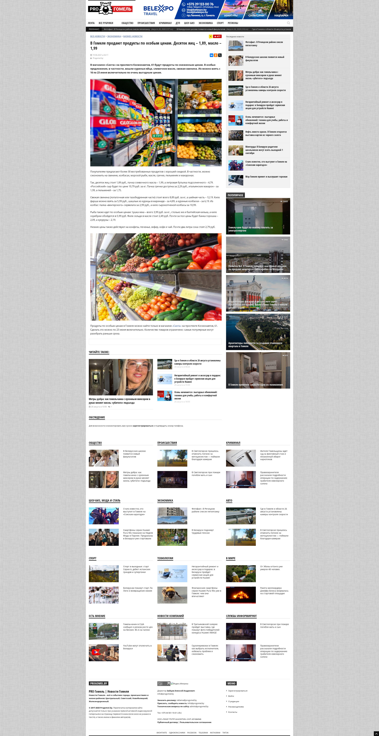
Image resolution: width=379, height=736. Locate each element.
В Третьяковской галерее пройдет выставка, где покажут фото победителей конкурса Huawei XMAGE (205, 628)
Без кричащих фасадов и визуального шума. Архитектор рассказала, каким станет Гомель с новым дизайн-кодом (257, 304)
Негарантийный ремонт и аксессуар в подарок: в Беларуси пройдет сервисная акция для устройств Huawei (197, 378)
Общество (127, 23)
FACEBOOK (191, 732)
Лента (91, 23)
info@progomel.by (165, 693)
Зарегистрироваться (237, 690)
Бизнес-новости (132, 36)
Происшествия (146, 23)
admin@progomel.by (199, 706)
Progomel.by (98, 58)
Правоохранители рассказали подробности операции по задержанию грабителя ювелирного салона (273, 478)
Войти (231, 696)
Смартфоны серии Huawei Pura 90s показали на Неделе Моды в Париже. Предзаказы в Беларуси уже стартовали (138, 534)
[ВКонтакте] (211, 55)
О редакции (233, 701)
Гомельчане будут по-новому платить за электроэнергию (250, 229)
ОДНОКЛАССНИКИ (177, 732)
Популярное (235, 195)
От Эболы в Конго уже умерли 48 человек (271, 568)
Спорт (220, 23)
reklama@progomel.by (187, 700)
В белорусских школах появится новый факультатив (201, 29)
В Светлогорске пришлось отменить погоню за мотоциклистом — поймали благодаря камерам (206, 455)
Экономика (206, 23)
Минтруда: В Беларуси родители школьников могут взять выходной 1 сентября (264, 150)
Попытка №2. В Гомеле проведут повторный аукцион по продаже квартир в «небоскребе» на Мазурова (257, 268)
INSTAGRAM (215, 732)
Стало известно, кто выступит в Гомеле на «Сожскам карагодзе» (266, 163)
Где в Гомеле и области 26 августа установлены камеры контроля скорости (286, 29)
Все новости (97, 36)
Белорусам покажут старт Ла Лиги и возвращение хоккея (137, 589)
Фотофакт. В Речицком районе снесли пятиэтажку (127, 29)
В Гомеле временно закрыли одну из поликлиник (255, 384)
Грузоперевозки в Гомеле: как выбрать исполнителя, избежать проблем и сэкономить (205, 649)
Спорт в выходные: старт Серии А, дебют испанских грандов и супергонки (136, 569)
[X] (220, 55)
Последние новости (235, 36)
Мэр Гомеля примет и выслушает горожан (266, 176)
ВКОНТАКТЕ (162, 732)
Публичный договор (167, 722)
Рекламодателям (236, 706)
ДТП (178, 23)
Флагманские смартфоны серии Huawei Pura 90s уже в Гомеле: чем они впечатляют (206, 592)
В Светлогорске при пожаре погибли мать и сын (206, 474)
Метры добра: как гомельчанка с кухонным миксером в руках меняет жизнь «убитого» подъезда (119, 400)
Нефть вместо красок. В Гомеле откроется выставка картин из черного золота (266, 133)
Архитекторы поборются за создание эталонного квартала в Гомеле (255, 345)
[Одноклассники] (215, 55)
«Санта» (176, 325)
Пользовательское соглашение (195, 722)
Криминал (165, 23)
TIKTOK (225, 732)
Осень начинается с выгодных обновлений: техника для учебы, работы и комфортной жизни (195, 395)
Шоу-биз (189, 23)
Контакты (232, 712)
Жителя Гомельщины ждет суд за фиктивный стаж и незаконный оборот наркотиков (274, 455)
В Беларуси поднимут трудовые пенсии (203, 531)
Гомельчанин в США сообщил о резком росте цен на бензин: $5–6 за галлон (138, 627)
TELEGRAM (203, 732)
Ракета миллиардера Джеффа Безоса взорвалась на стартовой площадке (274, 590)
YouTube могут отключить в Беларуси (137, 647)
